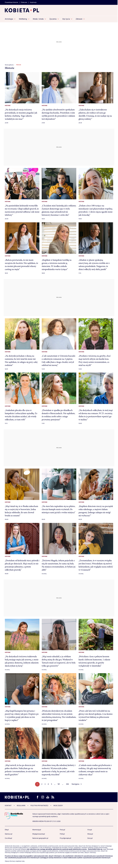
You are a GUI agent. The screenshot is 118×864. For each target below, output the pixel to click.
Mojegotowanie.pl (38, 834)
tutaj (23, 861)
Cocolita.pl (8, 838)
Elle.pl (7, 830)
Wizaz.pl (90, 834)
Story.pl (90, 838)
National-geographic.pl (40, 838)
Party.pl (62, 830)
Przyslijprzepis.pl (65, 838)
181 (59, 784)
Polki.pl (62, 834)
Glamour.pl (8, 834)
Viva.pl (89, 830)
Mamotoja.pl (36, 830)
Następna (75, 784)
